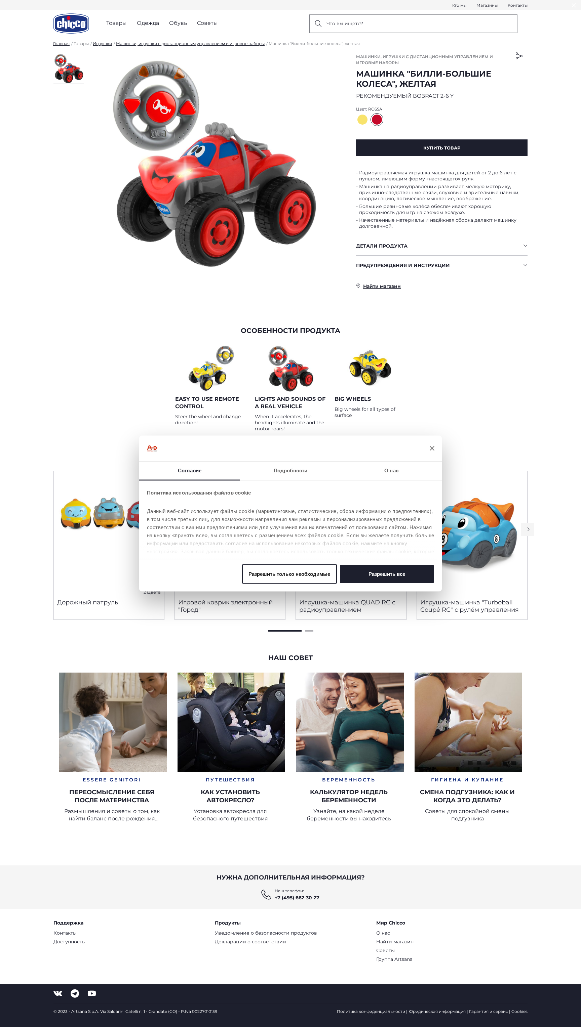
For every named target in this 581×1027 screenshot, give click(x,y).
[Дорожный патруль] (109, 532)
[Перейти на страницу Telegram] (75, 993)
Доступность (69, 942)
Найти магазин (395, 942)
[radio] (362, 119)
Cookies (519, 1011)
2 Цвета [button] (152, 592)
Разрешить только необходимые (289, 573)
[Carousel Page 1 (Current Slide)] (285, 631)
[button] (68, 68)
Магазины (487, 5)
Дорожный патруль (87, 602)
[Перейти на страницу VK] (57, 993)
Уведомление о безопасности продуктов (266, 933)
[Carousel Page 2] (309, 631)
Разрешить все (387, 573)
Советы (385, 950)
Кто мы (459, 5)
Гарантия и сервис (488, 1011)
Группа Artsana (394, 959)
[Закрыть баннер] (432, 448)
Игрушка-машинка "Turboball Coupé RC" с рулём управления (469, 606)
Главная (61, 43)
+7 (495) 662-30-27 (297, 898)
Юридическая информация (437, 1011)
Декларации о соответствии (250, 942)
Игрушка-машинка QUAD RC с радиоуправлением (347, 606)
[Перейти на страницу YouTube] (92, 993)
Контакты (518, 5)
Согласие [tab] (189, 470)
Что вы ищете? (344, 23)
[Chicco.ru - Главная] (71, 23)
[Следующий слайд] (527, 529)
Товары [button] (116, 23)
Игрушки (102, 43)
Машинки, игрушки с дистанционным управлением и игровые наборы (190, 43)
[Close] (574, 5)
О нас (383, 933)
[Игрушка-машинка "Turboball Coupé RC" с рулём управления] (472, 532)
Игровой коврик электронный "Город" (225, 606)
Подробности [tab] (290, 470)
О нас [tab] (391, 470)
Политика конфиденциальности (371, 1011)
